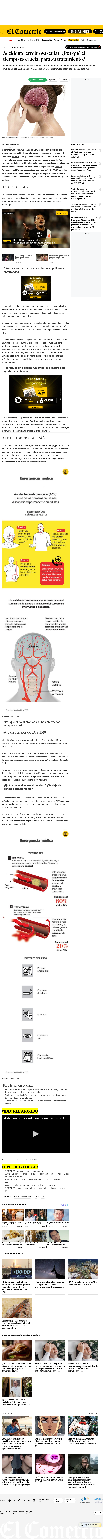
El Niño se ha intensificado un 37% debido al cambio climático (82, 1283)
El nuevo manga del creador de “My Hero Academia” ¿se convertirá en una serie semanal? (82, 1441)
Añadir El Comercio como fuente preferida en (83, 47)
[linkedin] (29, 1500)
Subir (96, 1513)
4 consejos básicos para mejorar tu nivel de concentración (31, 1185)
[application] (36, 1134)
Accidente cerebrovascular (22, 1197)
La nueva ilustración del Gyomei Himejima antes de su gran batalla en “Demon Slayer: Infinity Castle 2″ (49, 1442)
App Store (57, 1500)
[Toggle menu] (2, 31)
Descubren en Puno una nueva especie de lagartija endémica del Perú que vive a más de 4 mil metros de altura (16, 1324)
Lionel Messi (20, 40)
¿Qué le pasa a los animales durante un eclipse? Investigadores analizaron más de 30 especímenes (50, 1284)
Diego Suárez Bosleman (11, 144)
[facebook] (9, 1500)
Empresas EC (73, 40)
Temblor (64, 40)
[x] (14, 1500)
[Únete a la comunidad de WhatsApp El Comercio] (37, 80)
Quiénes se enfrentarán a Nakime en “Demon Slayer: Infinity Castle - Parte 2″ (49, 1480)
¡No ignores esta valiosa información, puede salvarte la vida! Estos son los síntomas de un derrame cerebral (83, 1367)
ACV (36, 1197)
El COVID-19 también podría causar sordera (24, 1171)
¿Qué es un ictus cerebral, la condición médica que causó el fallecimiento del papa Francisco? (16, 1402)
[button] (35, 1134)
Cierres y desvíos (93, 40)
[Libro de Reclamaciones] (98, 1500)
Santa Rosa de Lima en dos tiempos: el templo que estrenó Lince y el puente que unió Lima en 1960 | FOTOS (83, 179)
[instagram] (19, 1500)
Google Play (68, 1500)
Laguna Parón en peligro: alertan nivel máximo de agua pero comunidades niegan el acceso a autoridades (83, 153)
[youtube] (24, 1500)
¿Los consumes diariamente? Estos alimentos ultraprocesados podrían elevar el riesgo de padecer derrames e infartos (16, 1367)
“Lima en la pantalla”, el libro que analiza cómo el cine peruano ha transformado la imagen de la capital (83, 208)
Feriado (56, 40)
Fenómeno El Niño (33, 40)
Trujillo (83, 40)
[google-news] (34, 1500)
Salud (43, 1197)
